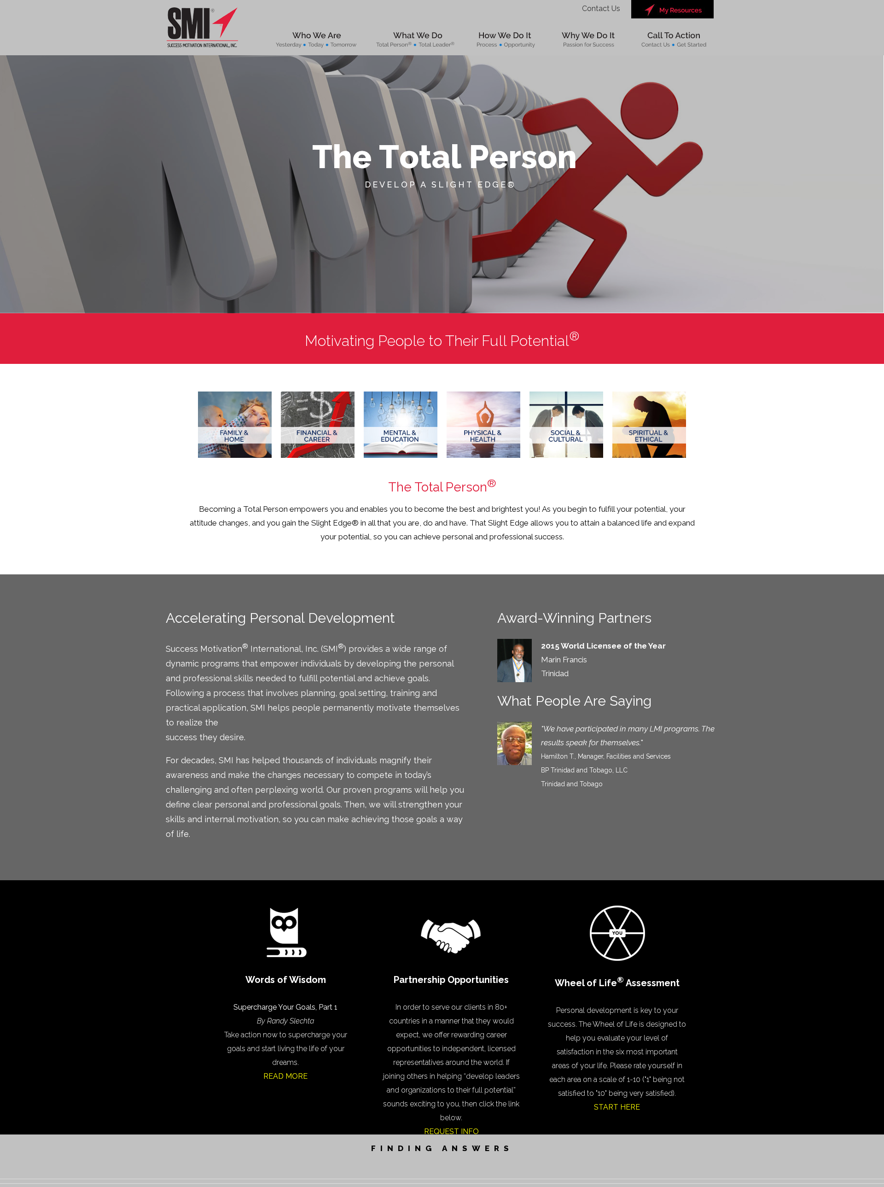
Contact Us (601, 8)
